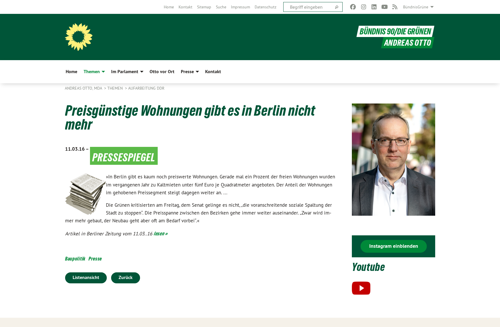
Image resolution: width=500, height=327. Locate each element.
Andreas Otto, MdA (84, 88)
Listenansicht (86, 277)
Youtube (368, 267)
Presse (95, 259)
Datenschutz (265, 7)
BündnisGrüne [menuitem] (415, 7)
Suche (221, 7)
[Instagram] (363, 7)
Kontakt (185, 7)
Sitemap (204, 7)
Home (169, 7)
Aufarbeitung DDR (146, 88)
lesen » (161, 233)
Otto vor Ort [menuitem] (162, 72)
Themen (115, 88)
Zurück (126, 277)
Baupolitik (75, 259)
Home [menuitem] (71, 72)
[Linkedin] (374, 7)
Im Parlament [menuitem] (124, 72)
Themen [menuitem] (92, 72)
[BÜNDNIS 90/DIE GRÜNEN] (79, 37)
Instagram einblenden (393, 246)
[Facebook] (353, 7)
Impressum (240, 7)
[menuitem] (169, 7)
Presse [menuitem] (187, 72)
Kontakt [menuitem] (213, 72)
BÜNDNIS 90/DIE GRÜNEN (395, 31)
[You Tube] (384, 7)
